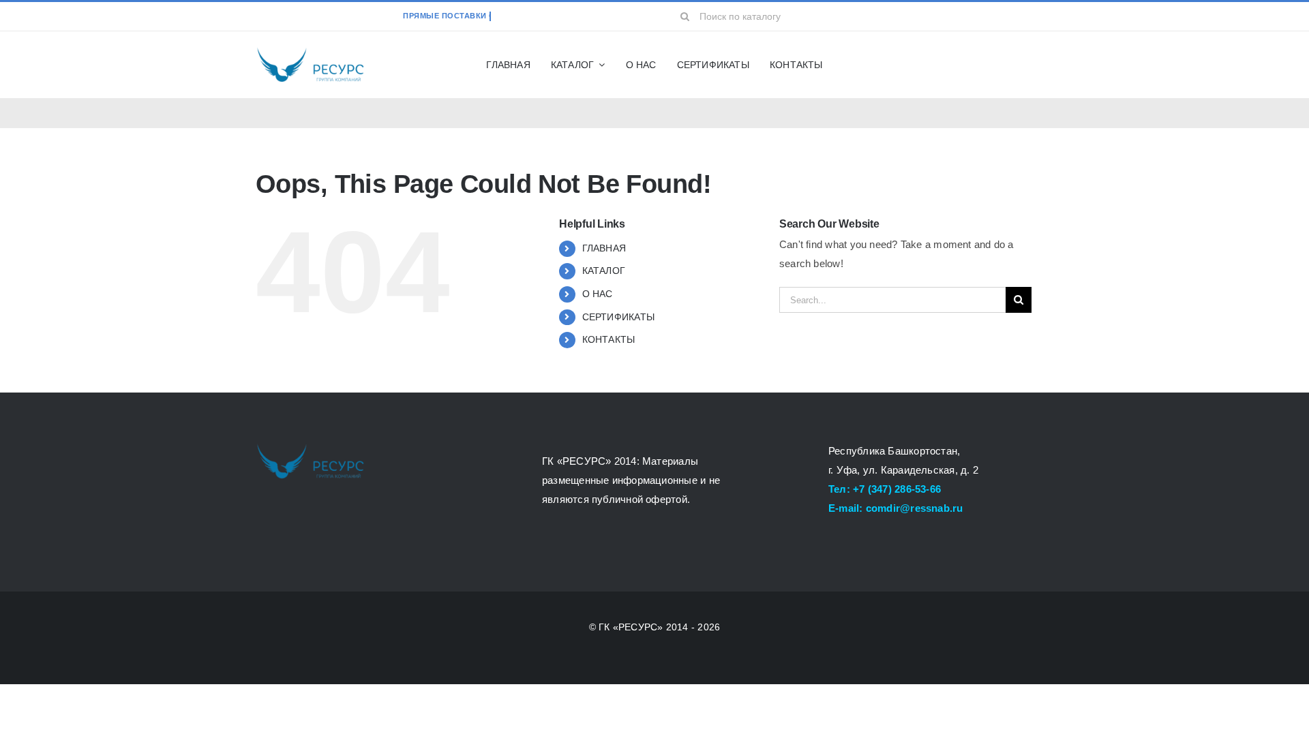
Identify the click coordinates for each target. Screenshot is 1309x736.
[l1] (310, 50)
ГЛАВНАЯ (604, 248)
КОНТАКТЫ (608, 339)
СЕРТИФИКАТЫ (618, 316)
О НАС (597, 293)
